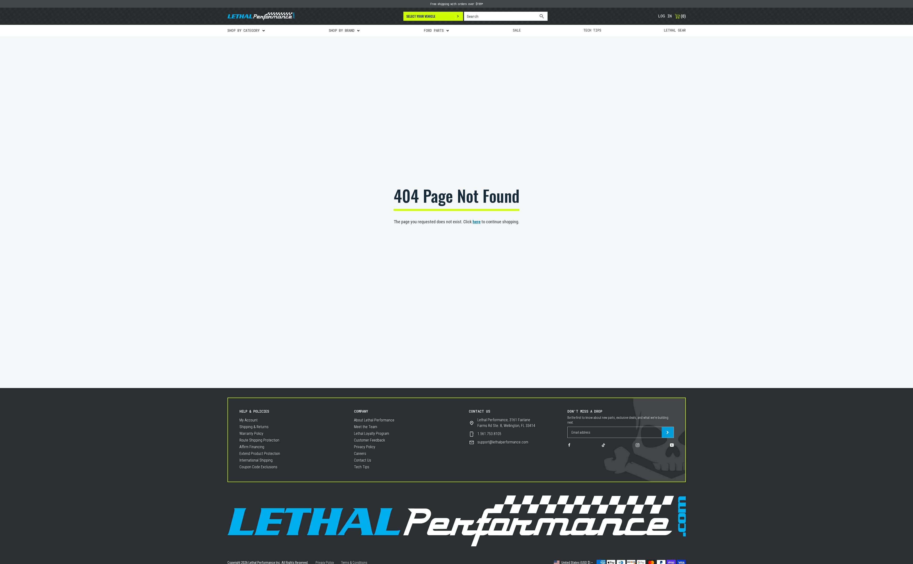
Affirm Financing (251, 447)
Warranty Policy (251, 433)
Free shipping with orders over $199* (456, 4)
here (476, 221)
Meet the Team (365, 427)
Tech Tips (361, 467)
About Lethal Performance (374, 420)
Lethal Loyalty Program (371, 433)
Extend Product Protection (259, 453)
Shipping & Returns (254, 427)
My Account (248, 420)
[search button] (541, 16)
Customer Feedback (369, 440)
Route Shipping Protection (259, 440)
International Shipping (256, 460)
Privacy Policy (364, 447)
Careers (360, 453)
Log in (665, 15)
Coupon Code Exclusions (258, 467)
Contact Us (362, 460)
